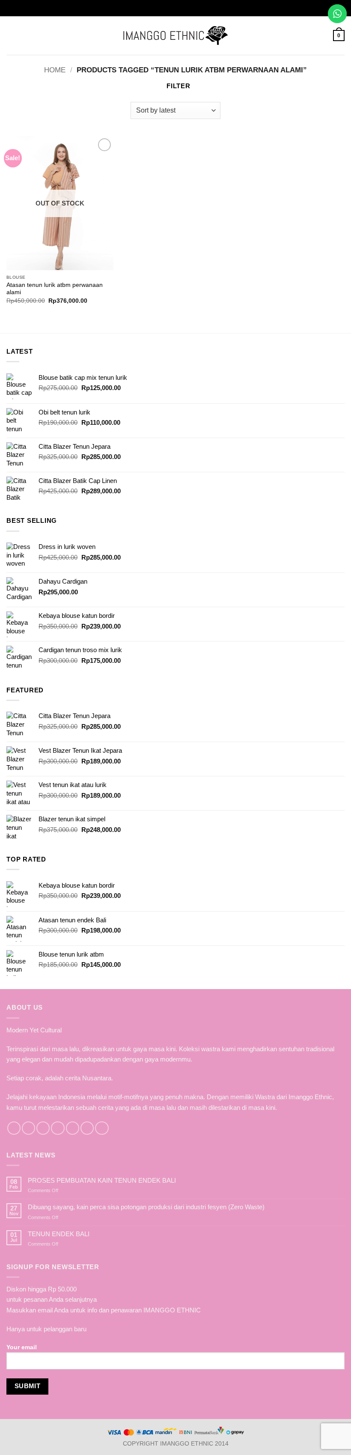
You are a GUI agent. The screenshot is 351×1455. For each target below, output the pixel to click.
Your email (21, 1347)
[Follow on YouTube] (101, 1128)
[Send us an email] (57, 1128)
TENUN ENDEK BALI (58, 1233)
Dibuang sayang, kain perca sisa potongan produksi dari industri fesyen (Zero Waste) (146, 1207)
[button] (11, 35)
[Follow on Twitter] (43, 1128)
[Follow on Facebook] (14, 1128)
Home (54, 70)
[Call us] (72, 1128)
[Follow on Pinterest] (87, 1128)
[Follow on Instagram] (28, 1128)
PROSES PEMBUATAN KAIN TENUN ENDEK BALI (102, 1180)
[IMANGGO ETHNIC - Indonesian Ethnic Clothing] (175, 36)
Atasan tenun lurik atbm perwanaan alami (54, 289)
